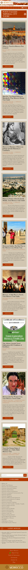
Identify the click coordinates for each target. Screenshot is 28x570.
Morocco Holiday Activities (8, 505)
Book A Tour (15, 553)
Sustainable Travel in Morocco (9, 522)
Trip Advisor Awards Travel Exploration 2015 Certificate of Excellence (12, 345)
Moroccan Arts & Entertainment (9, 486)
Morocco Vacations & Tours (11, 454)
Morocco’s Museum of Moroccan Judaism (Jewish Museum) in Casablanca (13, 148)
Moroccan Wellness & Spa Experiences (11, 497)
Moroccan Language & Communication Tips (12, 493)
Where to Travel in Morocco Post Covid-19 (13, 47)
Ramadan (4, 519)
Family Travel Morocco (7, 485)
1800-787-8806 (11, 5)
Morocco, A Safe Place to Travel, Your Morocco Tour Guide (13, 295)
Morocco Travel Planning (8, 511)
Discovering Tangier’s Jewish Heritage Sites (12, 540)
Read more (8, 66)
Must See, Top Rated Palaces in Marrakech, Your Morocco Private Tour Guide (13, 98)
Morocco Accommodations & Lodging (11, 499)
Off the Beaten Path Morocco (9, 516)
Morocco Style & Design (7, 510)
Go (25, 475)
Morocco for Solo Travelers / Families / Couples (13, 503)
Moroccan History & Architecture (10, 491)
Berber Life (16, 453)
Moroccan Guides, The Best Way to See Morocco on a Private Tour (14, 247)
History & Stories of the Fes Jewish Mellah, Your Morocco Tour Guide (14, 199)
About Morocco (14, 550)
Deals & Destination (14, 555)
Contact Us (14, 560)
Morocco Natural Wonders (8, 508)
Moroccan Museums (6, 494)
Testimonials (14, 557)
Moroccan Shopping (7, 496)
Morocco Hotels (5, 507)
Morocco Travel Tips (6, 513)
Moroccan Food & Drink (7, 489)
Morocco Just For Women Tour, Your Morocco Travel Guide (13, 397)
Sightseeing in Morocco (7, 521)
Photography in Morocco (8, 518)
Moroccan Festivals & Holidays (9, 488)
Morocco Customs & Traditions (9, 502)
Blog (14, 562)
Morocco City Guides (7, 500)
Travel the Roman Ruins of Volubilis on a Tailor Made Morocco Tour (11, 450)
